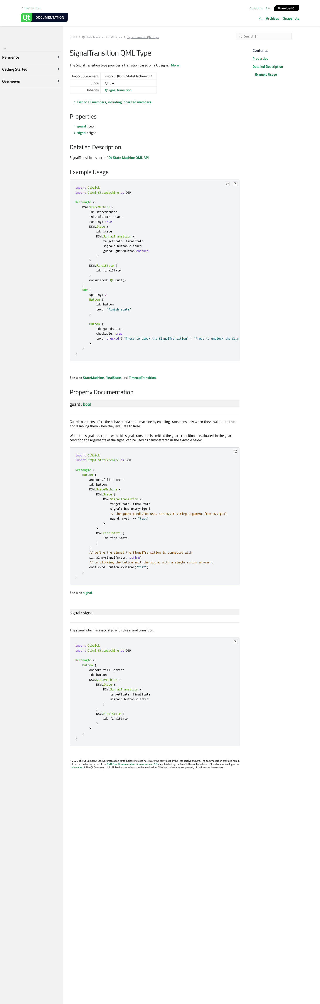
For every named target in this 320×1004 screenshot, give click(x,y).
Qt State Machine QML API (128, 157)
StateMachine (93, 377)
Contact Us (256, 8)
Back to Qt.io (32, 8)
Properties (260, 58)
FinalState (113, 377)
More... (176, 65)
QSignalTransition (118, 90)
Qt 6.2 (73, 37)
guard (81, 126)
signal (81, 132)
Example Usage (266, 74)
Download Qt (287, 8)
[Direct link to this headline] (99, 116)
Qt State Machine (93, 37)
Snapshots (291, 18)
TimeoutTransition (142, 377)
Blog (268, 8)
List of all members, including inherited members (114, 102)
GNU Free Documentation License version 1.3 (132, 764)
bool (87, 404)
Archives (272, 18)
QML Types (115, 37)
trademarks (76, 767)
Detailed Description (268, 66)
